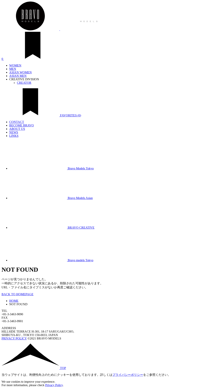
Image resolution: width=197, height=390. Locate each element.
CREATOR (24, 82)
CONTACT (16, 122)
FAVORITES (70, 115)
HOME (13, 300)
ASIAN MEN (18, 75)
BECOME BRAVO (21, 125)
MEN (12, 69)
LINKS (13, 135)
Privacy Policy (54, 385)
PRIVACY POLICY (14, 338)
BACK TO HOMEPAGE (17, 294)
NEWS (13, 132)
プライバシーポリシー (127, 374)
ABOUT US (17, 128)
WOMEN (15, 65)
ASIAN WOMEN (20, 72)
